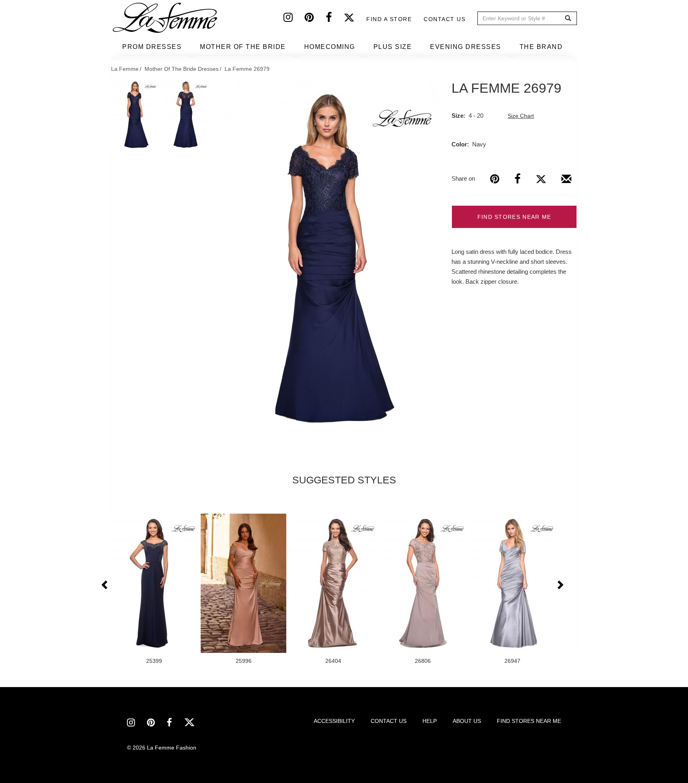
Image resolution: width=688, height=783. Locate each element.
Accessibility (334, 721)
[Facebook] (335, 19)
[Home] (165, 18)
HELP (429, 721)
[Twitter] (355, 19)
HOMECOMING (329, 46)
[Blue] (327, 258)
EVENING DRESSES (465, 46)
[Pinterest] (315, 19)
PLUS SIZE (392, 46)
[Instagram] (294, 19)
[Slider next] (560, 585)
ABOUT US (467, 721)
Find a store (389, 19)
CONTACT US (389, 721)
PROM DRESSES (152, 46)
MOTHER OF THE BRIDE (243, 46)
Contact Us (444, 19)
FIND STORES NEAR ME (514, 217)
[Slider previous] (105, 585)
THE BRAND (541, 46)
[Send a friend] (566, 182)
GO (568, 18)
